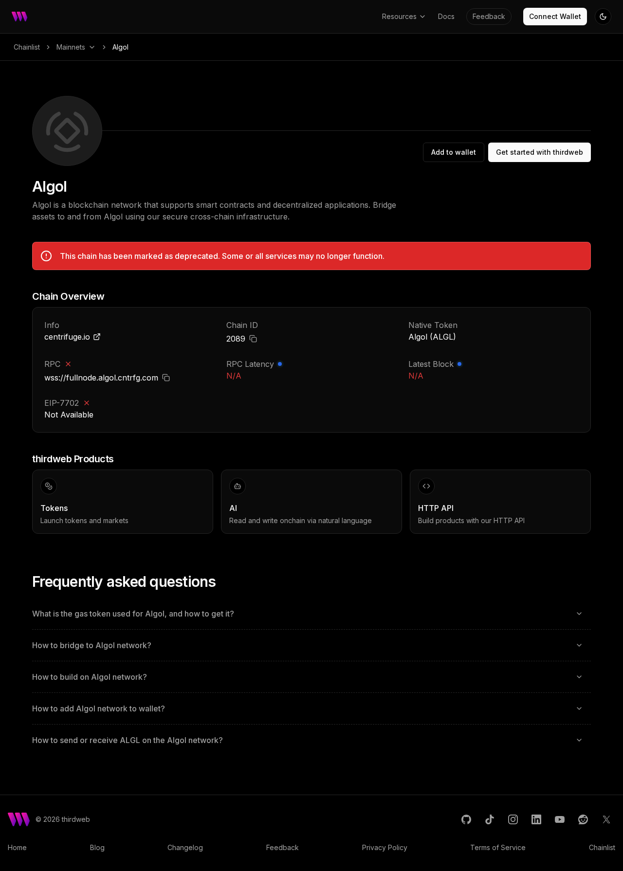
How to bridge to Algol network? (91, 645)
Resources (399, 16)
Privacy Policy (384, 847)
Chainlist (27, 47)
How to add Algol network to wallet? (98, 708)
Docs (446, 16)
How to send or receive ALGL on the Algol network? (127, 740)
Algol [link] (120, 47)
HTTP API (436, 508)
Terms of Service (498, 847)
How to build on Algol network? (89, 677)
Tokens (54, 508)
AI (233, 508)
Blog (97, 847)
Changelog (185, 847)
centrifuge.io (67, 337)
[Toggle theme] (603, 16)
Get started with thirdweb (539, 152)
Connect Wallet (555, 16)
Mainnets (70, 47)
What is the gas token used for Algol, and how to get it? (133, 613)
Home (17, 847)
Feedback (489, 16)
